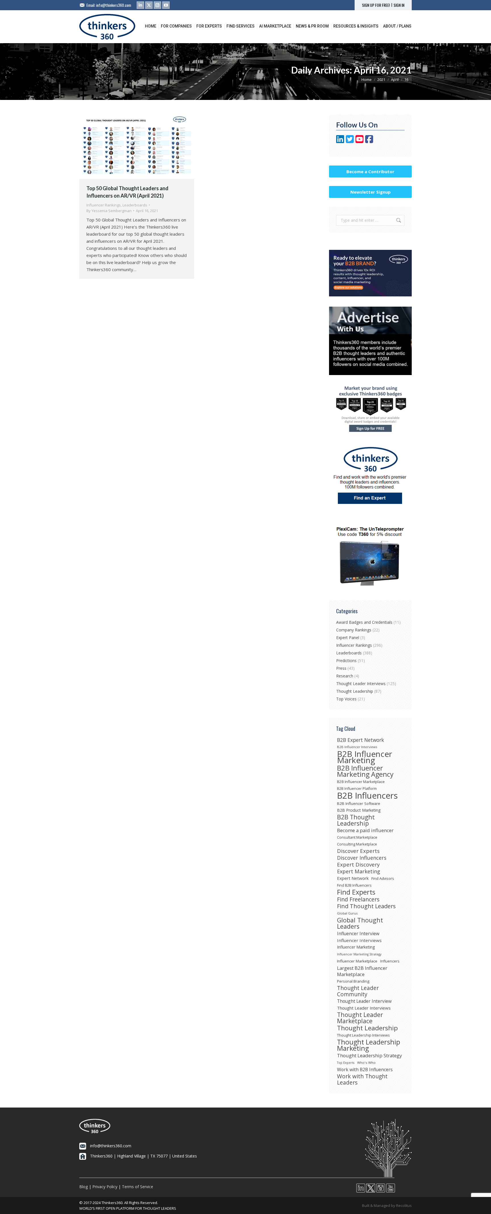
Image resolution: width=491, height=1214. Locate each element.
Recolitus (404, 1205)
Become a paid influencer (365, 830)
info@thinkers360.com (113, 5)
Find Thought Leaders (366, 906)
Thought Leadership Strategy (369, 1055)
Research (344, 676)
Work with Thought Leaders (362, 1079)
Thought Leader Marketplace (360, 1018)
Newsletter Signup (370, 192)
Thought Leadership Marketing (368, 1045)
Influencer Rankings (103, 205)
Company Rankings (353, 630)
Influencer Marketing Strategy (359, 954)
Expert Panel (347, 637)
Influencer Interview (358, 933)
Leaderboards (134, 205)
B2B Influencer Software (358, 803)
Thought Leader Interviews (361, 683)
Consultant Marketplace (357, 837)
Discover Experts (358, 851)
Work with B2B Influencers (365, 1069)
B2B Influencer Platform (357, 788)
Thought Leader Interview (364, 1001)
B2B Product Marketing (359, 810)
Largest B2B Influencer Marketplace (362, 971)
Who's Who (366, 1062)
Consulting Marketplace (357, 844)
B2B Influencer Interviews (357, 747)
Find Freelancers (358, 899)
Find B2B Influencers (354, 885)
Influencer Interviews (359, 940)
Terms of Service (137, 1186)
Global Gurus (347, 913)
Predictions (346, 660)
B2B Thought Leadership (356, 820)
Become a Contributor (370, 171)
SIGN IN (399, 5)
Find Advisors (382, 878)
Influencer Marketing (356, 947)
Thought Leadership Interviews (363, 1035)
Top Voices (346, 699)
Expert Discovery (358, 864)
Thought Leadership (354, 691)
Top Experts (345, 1063)
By (109, 210)
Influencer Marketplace (357, 961)
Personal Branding (353, 981)
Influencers (389, 961)
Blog (83, 1186)
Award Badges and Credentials (364, 622)
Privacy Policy (104, 1186)
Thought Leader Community (358, 991)
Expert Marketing (358, 871)
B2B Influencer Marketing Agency (365, 771)
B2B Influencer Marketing (364, 757)
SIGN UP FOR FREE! (376, 5)
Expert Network (353, 878)
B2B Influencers (367, 795)
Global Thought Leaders (360, 923)
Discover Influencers (361, 858)
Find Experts (356, 892)
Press (341, 668)
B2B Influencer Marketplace (361, 781)
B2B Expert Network (360, 740)
